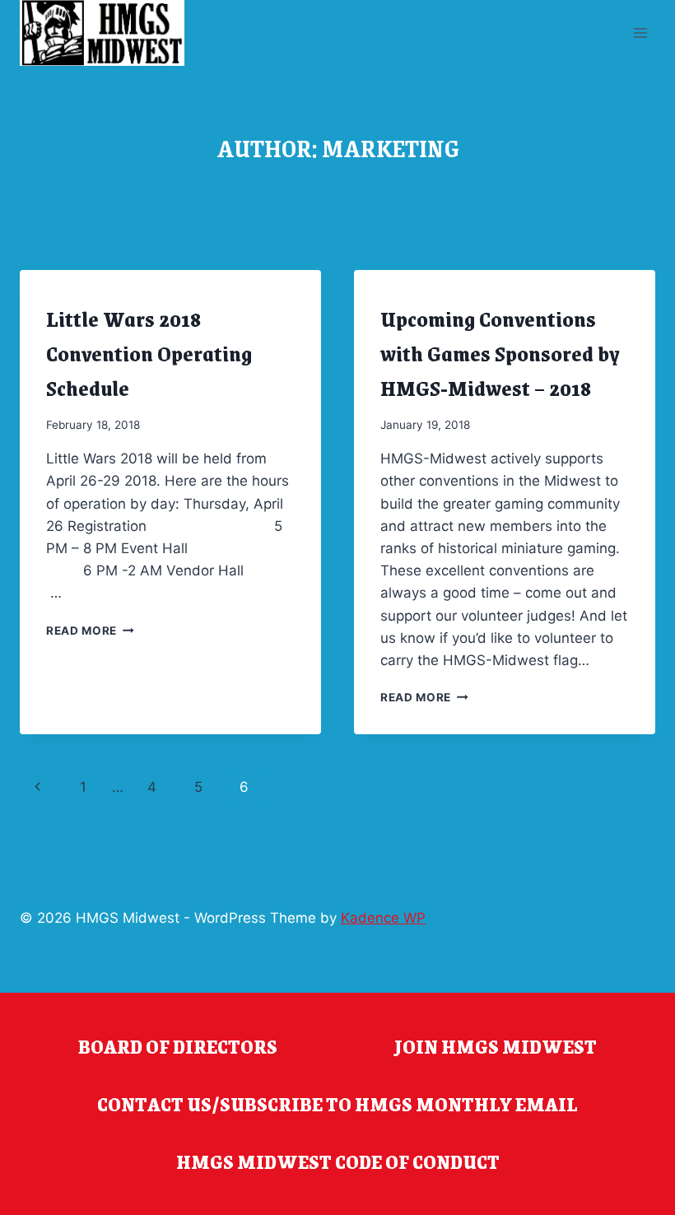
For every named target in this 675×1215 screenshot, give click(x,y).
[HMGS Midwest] (102, 33)
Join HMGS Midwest (495, 1046)
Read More (90, 630)
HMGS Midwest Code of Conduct (338, 1161)
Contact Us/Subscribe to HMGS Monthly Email (337, 1104)
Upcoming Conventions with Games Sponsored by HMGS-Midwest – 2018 (500, 353)
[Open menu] (640, 32)
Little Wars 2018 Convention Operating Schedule (149, 353)
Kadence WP (383, 918)
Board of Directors (177, 1046)
